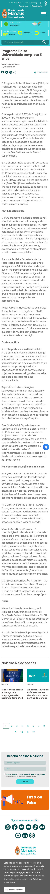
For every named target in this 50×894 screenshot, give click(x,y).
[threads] (32, 835)
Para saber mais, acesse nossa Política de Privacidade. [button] (23, 881)
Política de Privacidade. (35, 774)
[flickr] (42, 827)
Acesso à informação (31, 3)
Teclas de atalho (37, 6)
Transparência (23, 6)
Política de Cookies (15, 3)
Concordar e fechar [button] (14, 889)
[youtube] (28, 827)
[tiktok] (35, 827)
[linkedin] (25, 835)
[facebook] (15, 827)
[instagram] (8, 827)
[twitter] (21, 827)
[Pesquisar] (44, 42)
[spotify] (18, 835)
